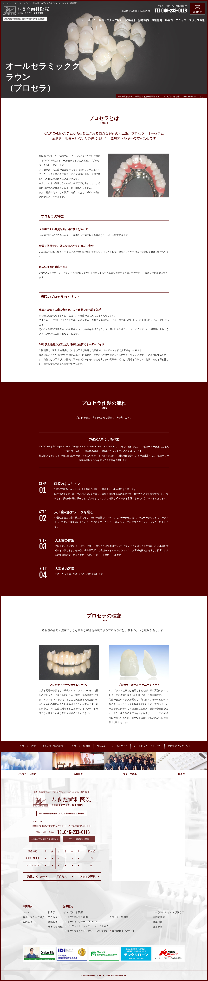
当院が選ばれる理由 (77, 916)
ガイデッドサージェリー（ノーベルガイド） (90, 925)
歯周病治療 (159, 917)
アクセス (181, 20)
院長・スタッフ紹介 (110, 20)
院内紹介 (130, 20)
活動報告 (157, 20)
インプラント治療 (73, 912)
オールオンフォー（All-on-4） (82, 921)
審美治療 (157, 922)
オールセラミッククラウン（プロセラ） (87, 930)
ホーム (92, 20)
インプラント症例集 (118, 916)
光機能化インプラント (123, 930)
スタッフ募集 (197, 20)
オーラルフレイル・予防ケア (168, 912)
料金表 (169, 20)
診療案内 (143, 20)
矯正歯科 (157, 927)
